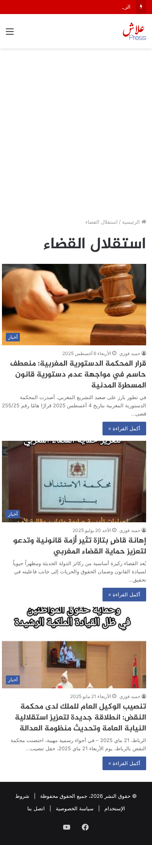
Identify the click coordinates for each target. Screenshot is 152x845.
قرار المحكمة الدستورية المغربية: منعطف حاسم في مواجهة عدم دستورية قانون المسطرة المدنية (78, 374)
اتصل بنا (36, 808)
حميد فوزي (129, 353)
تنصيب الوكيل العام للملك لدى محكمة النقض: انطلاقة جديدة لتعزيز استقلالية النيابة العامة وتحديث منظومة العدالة (80, 717)
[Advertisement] (76, 136)
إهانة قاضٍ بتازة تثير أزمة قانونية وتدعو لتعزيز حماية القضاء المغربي (79, 546)
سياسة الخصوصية (75, 808)
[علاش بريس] (134, 31)
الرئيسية (131, 222)
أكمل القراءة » (124, 428)
